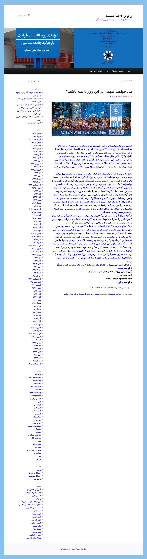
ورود (39, 469)
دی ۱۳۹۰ (37, 290)
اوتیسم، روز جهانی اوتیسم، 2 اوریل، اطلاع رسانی (81, 294)
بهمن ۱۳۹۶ (36, 133)
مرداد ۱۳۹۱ (36, 269)
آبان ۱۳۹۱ (37, 263)
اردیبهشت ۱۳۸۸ (34, 363)
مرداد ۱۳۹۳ (36, 203)
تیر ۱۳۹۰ (37, 306)
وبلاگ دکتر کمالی (34, 538)
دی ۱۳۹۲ (37, 221)
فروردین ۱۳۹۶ (35, 142)
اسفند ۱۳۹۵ (36, 145)
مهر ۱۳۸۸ (37, 354)
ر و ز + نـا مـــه (119, 15)
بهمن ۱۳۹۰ (36, 287)
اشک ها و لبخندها (34, 492)
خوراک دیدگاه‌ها (34, 475)
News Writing (35, 392)
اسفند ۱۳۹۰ (36, 284)
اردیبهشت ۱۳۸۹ (34, 333)
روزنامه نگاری (35, 438)
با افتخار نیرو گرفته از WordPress (73, 549)
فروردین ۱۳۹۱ (35, 281)
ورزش (38, 459)
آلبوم (39, 401)
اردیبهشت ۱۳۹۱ (34, 278)
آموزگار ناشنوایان (34, 489)
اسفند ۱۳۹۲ (36, 215)
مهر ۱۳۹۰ (37, 300)
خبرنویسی (37, 422)
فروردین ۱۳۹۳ (35, 212)
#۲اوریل (119, 282)
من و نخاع (37, 528)
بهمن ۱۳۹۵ (36, 148)
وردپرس (37, 478)
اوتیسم (112, 294)
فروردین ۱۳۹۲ (35, 248)
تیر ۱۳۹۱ (37, 272)
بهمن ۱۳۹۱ (36, 254)
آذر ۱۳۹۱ (37, 260)
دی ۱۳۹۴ (37, 172)
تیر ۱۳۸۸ (37, 357)
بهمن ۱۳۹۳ (36, 187)
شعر (39, 441)
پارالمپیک (37, 416)
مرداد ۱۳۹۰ (36, 303)
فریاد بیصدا (36, 513)
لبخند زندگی (36, 522)
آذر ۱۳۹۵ (37, 154)
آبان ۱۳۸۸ (37, 351)
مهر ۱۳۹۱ (37, 266)
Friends (37, 383)
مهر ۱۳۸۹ (37, 324)
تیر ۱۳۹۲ (37, 239)
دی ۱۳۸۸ (37, 345)
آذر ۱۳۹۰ (37, 293)
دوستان (38, 428)
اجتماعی (37, 404)
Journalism (36, 386)
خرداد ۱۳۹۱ (36, 275)
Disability (36, 380)
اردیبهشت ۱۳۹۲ (34, 245)
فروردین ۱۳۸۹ (35, 336)
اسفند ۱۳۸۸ (36, 339)
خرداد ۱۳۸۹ (36, 330)
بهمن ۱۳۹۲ (36, 218)
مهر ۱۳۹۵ (37, 160)
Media (38, 389)
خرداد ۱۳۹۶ (36, 136)
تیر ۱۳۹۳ (37, 206)
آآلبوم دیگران (35, 398)
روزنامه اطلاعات (34, 435)
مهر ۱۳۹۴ (37, 175)
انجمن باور (36, 410)
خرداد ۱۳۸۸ (36, 360)
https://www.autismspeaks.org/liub (105, 287)
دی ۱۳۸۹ (37, 315)
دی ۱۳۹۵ (37, 151)
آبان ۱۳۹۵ (37, 157)
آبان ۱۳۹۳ (37, 196)
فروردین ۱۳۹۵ (35, 169)
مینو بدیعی (36, 531)
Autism (118, 294)
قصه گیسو (37, 516)
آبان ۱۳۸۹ (37, 321)
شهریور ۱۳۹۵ (35, 163)
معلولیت (37, 453)
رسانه (38, 431)
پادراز (38, 498)
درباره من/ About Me (115, 71)
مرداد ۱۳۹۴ (36, 178)
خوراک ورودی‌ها (34, 472)
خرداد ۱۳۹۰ (36, 309)
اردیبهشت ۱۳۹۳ (34, 209)
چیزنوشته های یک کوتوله (31, 501)
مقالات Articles (96, 71)
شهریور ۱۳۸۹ (35, 327)
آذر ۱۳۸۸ (37, 348)
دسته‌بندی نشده (34, 425)
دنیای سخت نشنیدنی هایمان (30, 504)
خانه (129, 71)
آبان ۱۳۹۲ (37, 227)
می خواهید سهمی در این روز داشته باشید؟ (99, 91)
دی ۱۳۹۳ (37, 190)
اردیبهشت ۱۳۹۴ (34, 184)
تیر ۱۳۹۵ (37, 166)
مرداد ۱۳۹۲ (36, 236)
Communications (33, 377)
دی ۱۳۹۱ (37, 257)
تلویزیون (37, 419)
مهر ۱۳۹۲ (37, 230)
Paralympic (36, 395)
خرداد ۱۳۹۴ (36, 181)
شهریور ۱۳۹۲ (35, 233)
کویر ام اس (36, 519)
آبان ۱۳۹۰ (37, 297)
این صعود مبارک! (34, 122)
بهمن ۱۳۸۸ (36, 342)
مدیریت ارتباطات (34, 450)
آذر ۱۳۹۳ (37, 193)
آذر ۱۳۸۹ (37, 318)
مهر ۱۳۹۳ (37, 199)
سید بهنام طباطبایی (33, 507)
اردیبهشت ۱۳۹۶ (34, 139)
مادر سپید (37, 525)
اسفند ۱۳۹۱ (36, 251)
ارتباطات (37, 407)
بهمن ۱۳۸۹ (36, 312)
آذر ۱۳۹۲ (37, 224)
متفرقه (38, 447)
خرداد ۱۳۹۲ (36, 242)
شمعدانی (37, 510)
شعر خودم (37, 444)
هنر (39, 456)
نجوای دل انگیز (35, 534)
